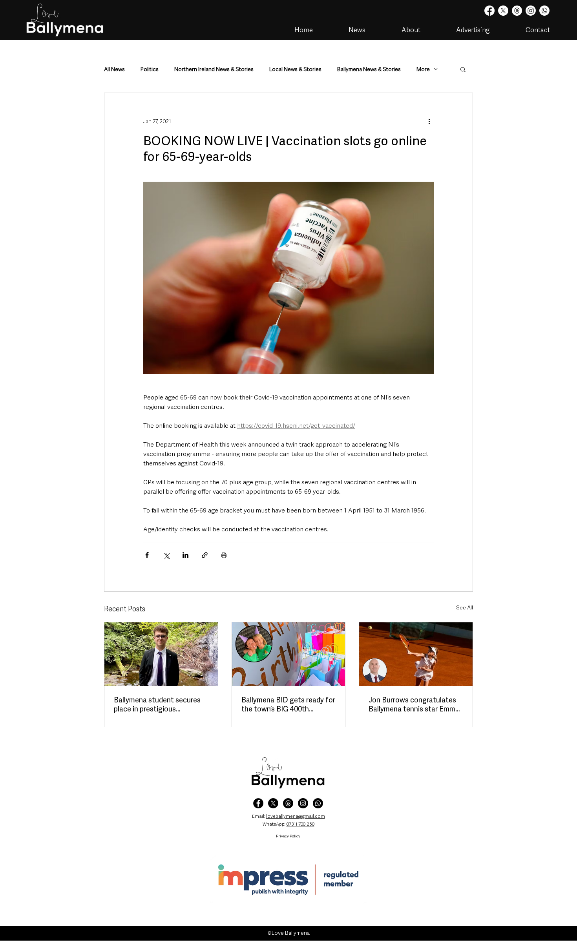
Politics (150, 69)
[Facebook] (489, 10)
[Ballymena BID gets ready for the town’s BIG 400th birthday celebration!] (288, 654)
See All (464, 607)
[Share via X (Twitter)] (166, 555)
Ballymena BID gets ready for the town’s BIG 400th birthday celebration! (288, 704)
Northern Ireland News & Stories (214, 69)
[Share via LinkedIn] (185, 555)
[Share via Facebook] (147, 555)
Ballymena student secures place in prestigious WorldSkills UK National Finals (157, 704)
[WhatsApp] (318, 803)
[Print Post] (224, 555)
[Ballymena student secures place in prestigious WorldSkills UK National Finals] (161, 654)
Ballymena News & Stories (369, 69)
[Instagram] (531, 10)
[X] (503, 10)
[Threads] (517, 10)
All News (114, 69)
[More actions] (429, 121)
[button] (463, 69)
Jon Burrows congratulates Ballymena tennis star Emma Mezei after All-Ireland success (414, 704)
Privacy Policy (288, 836)
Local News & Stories (295, 69)
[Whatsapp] (544, 10)
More (423, 69)
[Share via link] (204, 555)
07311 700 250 (300, 824)
